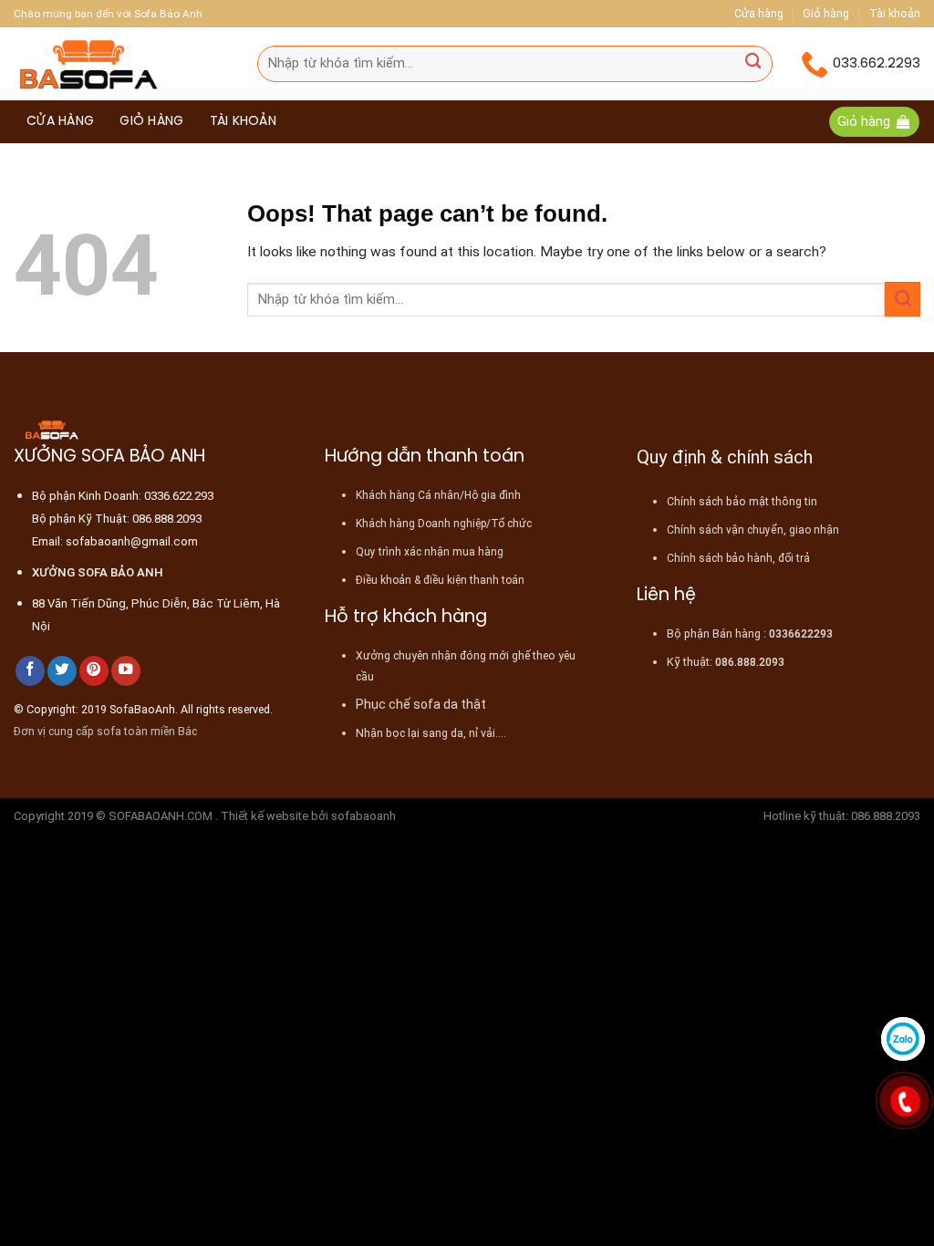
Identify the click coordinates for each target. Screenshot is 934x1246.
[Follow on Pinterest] (94, 671)
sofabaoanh (363, 816)
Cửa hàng (759, 13)
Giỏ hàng (826, 13)
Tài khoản (894, 13)
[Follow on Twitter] (62, 671)
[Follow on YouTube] (125, 671)
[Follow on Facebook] (30, 671)
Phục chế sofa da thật (421, 704)
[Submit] (753, 63)
